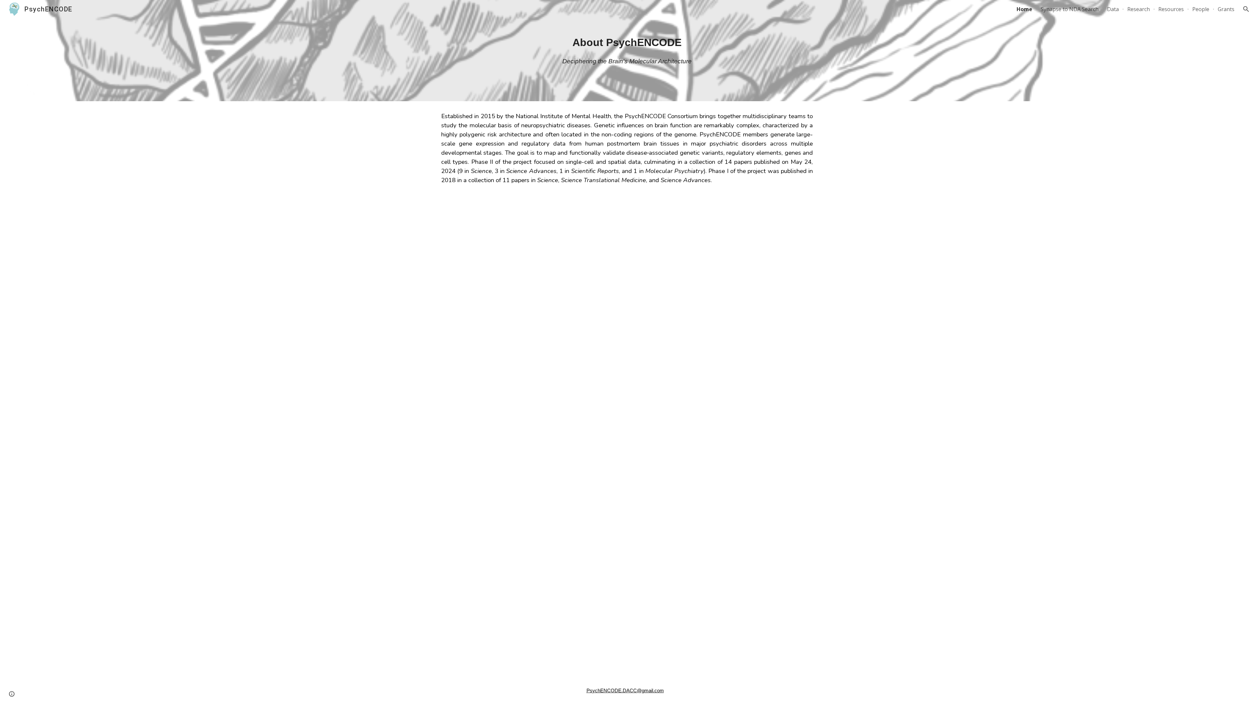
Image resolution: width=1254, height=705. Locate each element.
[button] (1246, 9)
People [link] (1200, 9)
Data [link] (1113, 9)
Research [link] (1138, 9)
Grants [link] (1226, 9)
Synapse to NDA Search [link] (1070, 9)
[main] (627, 42)
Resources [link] (1171, 9)
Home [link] (1024, 9)
